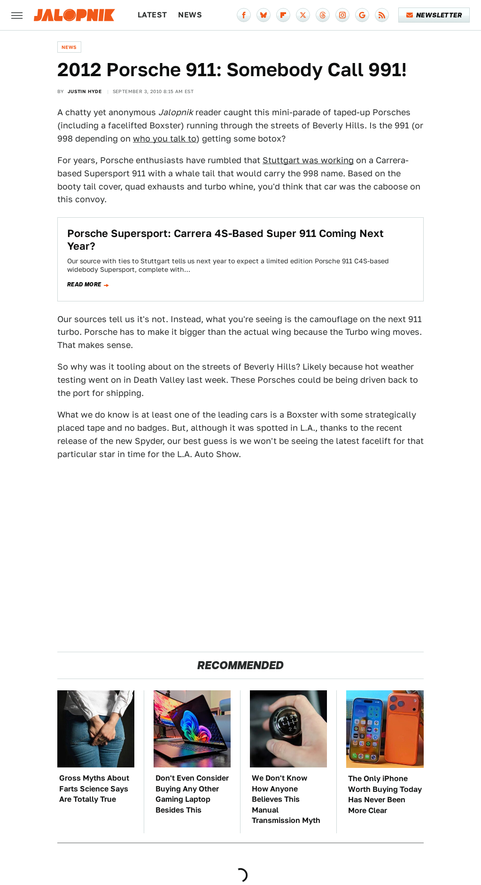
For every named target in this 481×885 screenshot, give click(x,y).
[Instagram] (342, 15)
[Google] (362, 15)
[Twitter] (303, 15)
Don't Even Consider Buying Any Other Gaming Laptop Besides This (192, 794)
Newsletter (439, 15)
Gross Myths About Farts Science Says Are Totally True (94, 789)
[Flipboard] (283, 15)
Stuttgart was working (308, 160)
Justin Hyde (84, 91)
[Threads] (323, 15)
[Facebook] (244, 15)
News (190, 14)
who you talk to (164, 138)
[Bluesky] (263, 15)
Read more (84, 284)
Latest (152, 14)
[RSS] (382, 15)
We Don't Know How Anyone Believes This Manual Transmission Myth (286, 799)
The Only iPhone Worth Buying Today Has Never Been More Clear (385, 794)
